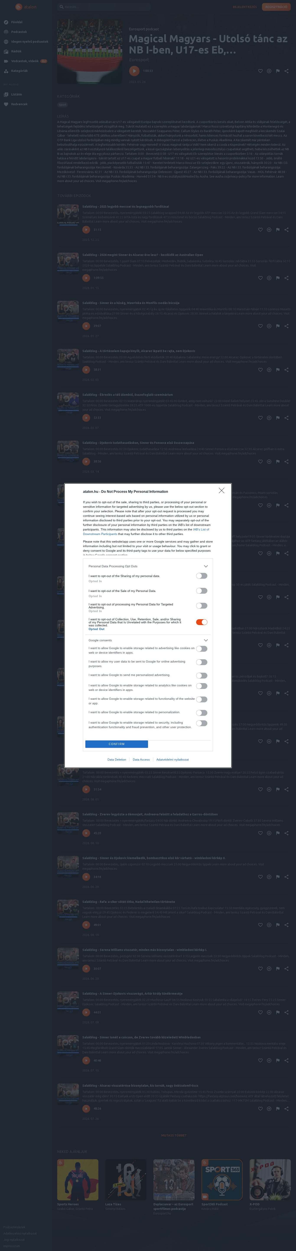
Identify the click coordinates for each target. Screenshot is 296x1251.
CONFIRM (117, 744)
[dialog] (148, 625)
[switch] (201, 576)
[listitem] (148, 566)
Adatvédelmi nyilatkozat (172, 759)
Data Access (141, 759)
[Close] (223, 492)
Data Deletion (116, 759)
